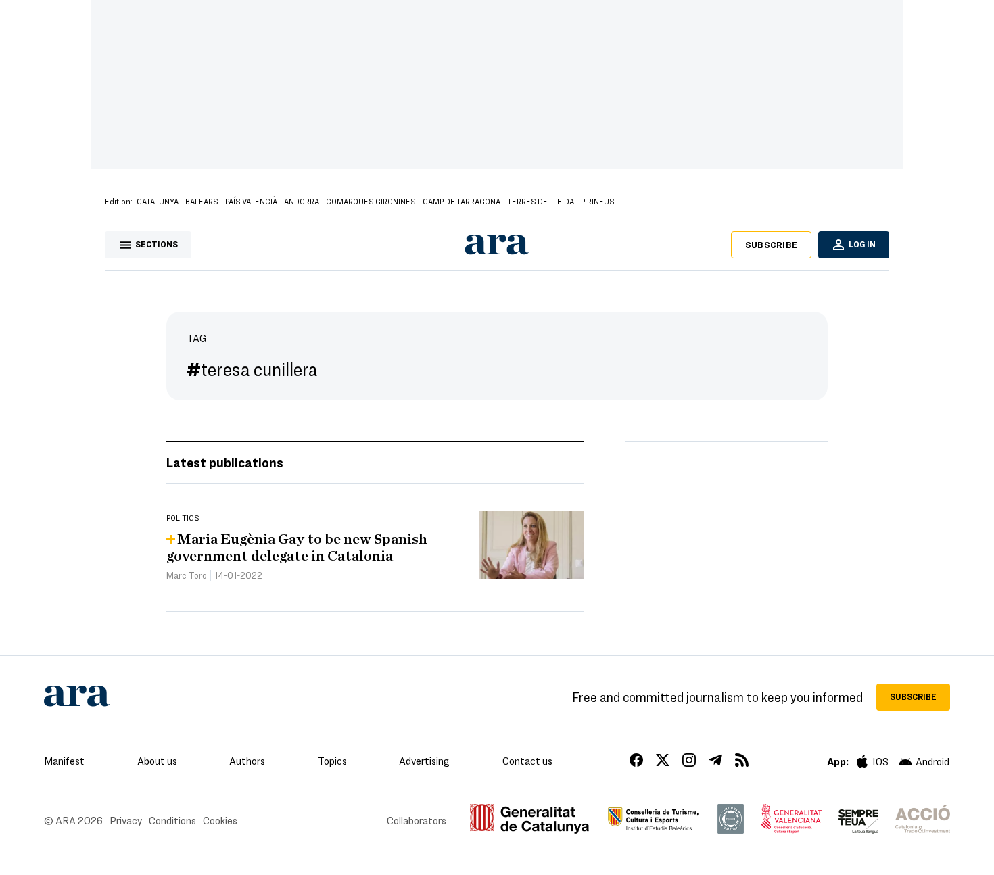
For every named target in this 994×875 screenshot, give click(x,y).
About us (157, 761)
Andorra (301, 201)
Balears (201, 201)
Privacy (126, 820)
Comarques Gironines (371, 201)
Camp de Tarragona (461, 201)
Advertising (424, 761)
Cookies (220, 820)
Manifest (64, 761)
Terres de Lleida (540, 201)
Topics (332, 761)
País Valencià (251, 201)
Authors (247, 761)
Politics (182, 517)
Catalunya (158, 201)
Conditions (172, 820)
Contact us (527, 761)
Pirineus (598, 201)
